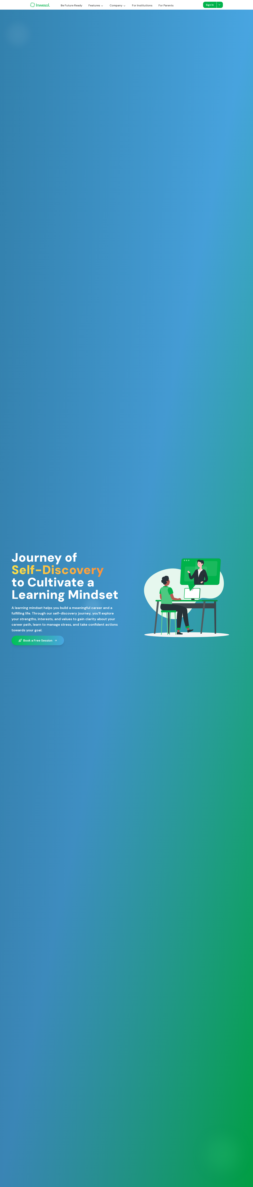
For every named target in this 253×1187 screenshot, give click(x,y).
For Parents (166, 5)
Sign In (210, 4)
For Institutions (142, 5)
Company (116, 5)
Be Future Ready (71, 5)
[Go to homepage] (40, 4)
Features (94, 5)
